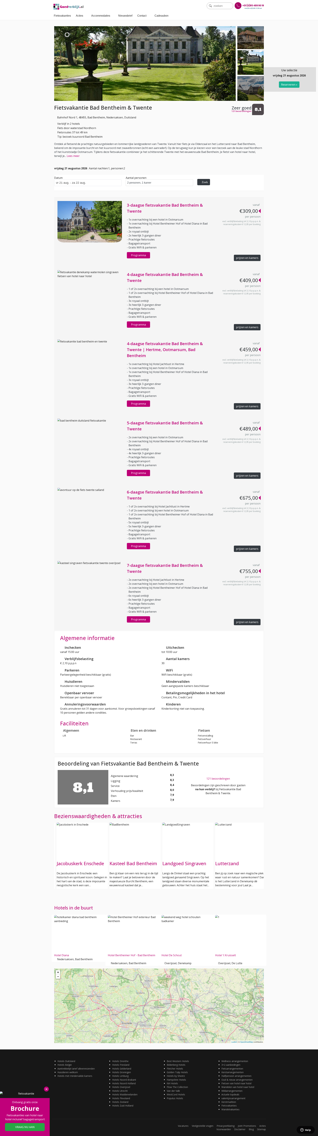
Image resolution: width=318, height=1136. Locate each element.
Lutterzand (227, 863)
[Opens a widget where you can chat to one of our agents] (305, 1130)
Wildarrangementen (231, 1090)
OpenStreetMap (246, 1041)
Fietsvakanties (62, 15)
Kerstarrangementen (232, 1072)
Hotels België (64, 1064)
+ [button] (58, 972)
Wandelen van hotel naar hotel (237, 1087)
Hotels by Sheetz (176, 1075)
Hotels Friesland (120, 1064)
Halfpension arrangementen (236, 1075)
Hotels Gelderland (121, 1068)
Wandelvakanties (230, 1109)
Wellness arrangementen (234, 1061)
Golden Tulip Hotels (177, 1072)
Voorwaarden (223, 1129)
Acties (79, 15)
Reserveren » (289, 84)
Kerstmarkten (228, 1101)
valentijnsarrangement (233, 1098)
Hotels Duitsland (66, 1061)
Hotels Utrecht (120, 1090)
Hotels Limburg (120, 1075)
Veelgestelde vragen (202, 1125)
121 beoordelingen (218, 778)
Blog (251, 1129)
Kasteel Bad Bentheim (133, 863)
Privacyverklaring (226, 1125)
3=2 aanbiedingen (230, 1064)
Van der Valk (173, 1090)
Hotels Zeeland (120, 1101)
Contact (141, 15)
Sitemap (261, 1129)
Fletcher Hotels (175, 1068)
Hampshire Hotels (176, 1079)
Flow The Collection (177, 1087)
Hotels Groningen (121, 1072)
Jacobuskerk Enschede (80, 863)
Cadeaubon (161, 15)
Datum (58, 177)
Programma (138, 255)
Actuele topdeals (230, 1094)
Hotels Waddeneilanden (124, 1094)
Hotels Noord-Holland (124, 1083)
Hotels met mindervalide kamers (74, 1075)
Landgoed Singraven (184, 863)
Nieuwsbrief (125, 15)
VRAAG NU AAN (25, 1127)
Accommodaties (100, 15)
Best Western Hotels (178, 1061)
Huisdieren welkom (67, 1072)
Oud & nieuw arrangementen (237, 1079)
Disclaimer (239, 1129)
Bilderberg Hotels (176, 1064)
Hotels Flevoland (121, 1098)
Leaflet (234, 1041)
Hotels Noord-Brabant (124, 1079)
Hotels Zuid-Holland (122, 1105)
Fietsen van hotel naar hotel (236, 1083)
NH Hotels (172, 1083)
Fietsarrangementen (232, 1068)
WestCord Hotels (176, 1094)
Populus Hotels (175, 1098)
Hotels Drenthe (120, 1061)
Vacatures (183, 1125)
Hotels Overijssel (121, 1087)
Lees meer (73, 156)
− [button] (58, 976)
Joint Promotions (247, 1125)
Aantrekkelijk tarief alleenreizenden (76, 1068)
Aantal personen (136, 177)
